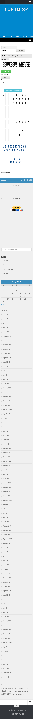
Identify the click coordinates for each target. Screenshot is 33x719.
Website (20, 56)
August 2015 (6, 504)
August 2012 (6, 647)
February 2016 (7, 483)
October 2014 (6, 535)
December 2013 (7, 578)
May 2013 (5, 608)
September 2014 (7, 539)
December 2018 (7, 345)
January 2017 (6, 444)
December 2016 (7, 448)
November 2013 (7, 582)
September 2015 (7, 500)
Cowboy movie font (7, 56)
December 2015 (7, 487)
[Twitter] (22, 180)
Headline (5, 691)
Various (11, 82)
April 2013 (5, 612)
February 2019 (7, 336)
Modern (16, 691)
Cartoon (13, 688)
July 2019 (5, 314)
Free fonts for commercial (10, 269)
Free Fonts (6, 265)
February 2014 (7, 569)
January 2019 (6, 340)
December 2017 (7, 396)
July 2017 (5, 418)
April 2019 (5, 327)
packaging (20, 691)
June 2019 (6, 319)
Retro (28, 691)
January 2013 (6, 625)
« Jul (2, 304)
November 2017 (7, 401)
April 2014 (5, 560)
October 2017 (6, 405)
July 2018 (5, 366)
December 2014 (7, 530)
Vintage (22, 694)
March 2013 (6, 617)
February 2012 (7, 673)
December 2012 (7, 629)
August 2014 (6, 543)
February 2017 (7, 440)
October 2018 (6, 353)
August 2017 (6, 414)
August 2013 (6, 595)
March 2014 (6, 565)
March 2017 (6, 435)
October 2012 (6, 638)
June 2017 (5, 422)
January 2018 (6, 392)
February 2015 (7, 526)
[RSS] (27, 180)
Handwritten (26, 688)
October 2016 (6, 457)
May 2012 (5, 660)
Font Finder (6, 261)
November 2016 (7, 453)
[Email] (30, 180)
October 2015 (6, 496)
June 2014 (6, 552)
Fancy (7, 82)
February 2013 (7, 621)
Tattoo (16, 694)
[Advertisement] (16, 25)
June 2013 (6, 604)
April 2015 (5, 517)
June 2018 (6, 371)
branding (10, 689)
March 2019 (6, 332)
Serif (12, 694)
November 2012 (7, 634)
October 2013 (6, 586)
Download (6, 72)
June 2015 (6, 509)
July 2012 (5, 651)
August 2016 (6, 465)
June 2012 (6, 655)
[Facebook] (19, 180)
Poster (24, 691)
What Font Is (6, 273)
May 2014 (5, 556)
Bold (6, 688)
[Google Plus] (25, 180)
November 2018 (7, 349)
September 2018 (7, 358)
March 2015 (6, 522)
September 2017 (7, 409)
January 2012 (6, 677)
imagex (15, 56)
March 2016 (6, 478)
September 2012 (7, 642)
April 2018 (5, 379)
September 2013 (7, 591)
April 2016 (5, 474)
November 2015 (7, 491)
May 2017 (5, 427)
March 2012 (6, 668)
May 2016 (5, 470)
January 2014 (6, 573)
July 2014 (5, 547)
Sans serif (6, 694)
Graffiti (21, 688)
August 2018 (6, 362)
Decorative (17, 688)
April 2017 (5, 431)
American (3, 688)
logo (13, 691)
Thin (18, 694)
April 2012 (5, 664)
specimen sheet (18, 90)
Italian (10, 691)
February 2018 (7, 388)
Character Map (8, 90)
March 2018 (6, 383)
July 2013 (5, 599)
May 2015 (5, 513)
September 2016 (7, 461)
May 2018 (5, 375)
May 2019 (5, 323)
